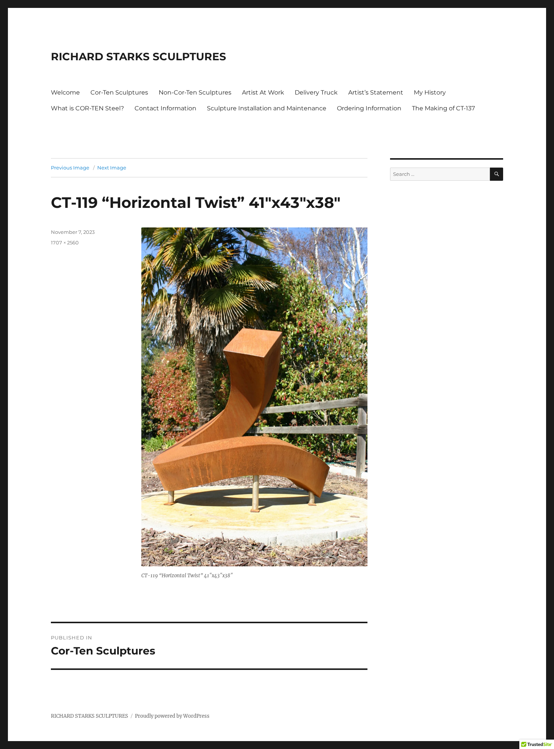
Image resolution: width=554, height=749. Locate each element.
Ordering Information (369, 108)
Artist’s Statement (375, 92)
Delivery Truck (316, 92)
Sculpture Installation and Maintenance (266, 108)
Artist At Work (263, 92)
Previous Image (70, 168)
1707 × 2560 (65, 242)
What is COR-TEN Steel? (87, 108)
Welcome (65, 92)
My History (430, 92)
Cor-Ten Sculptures (119, 92)
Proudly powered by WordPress (172, 716)
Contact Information (165, 108)
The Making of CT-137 (443, 108)
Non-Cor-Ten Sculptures (195, 92)
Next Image (111, 168)
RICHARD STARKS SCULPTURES (138, 56)
